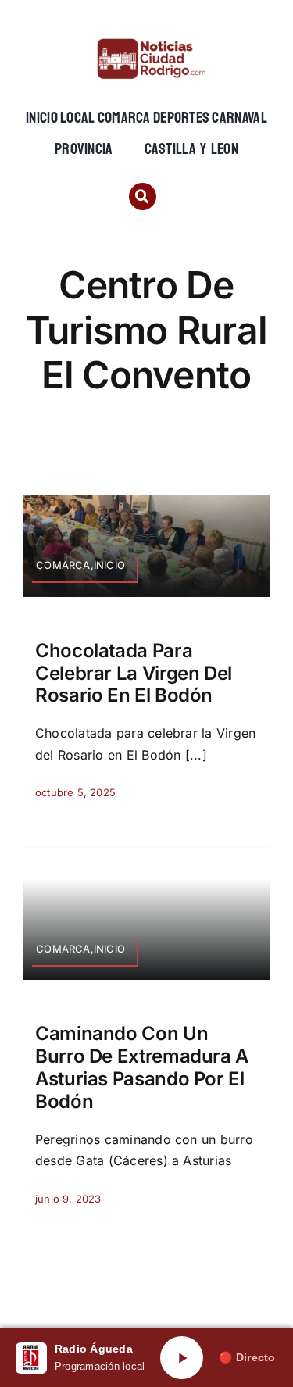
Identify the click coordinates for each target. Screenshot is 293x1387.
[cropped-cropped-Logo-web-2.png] (146, 37)
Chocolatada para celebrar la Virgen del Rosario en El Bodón (133, 673)
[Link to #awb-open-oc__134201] (142, 196)
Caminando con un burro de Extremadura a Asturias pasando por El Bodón (141, 1067)
